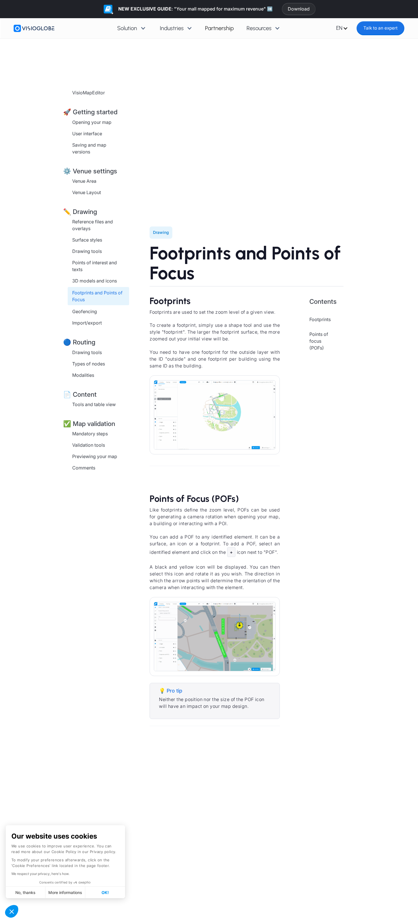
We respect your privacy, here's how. (40, 874)
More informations (65, 892)
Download (299, 9)
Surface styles (87, 240)
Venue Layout (86, 192)
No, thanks (25, 892)
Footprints (320, 319)
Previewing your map (94, 456)
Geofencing (84, 311)
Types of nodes (88, 363)
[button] (11, 911)
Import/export (87, 323)
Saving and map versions (89, 148)
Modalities (83, 375)
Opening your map (91, 122)
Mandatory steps (90, 433)
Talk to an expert (380, 28)
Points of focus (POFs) (318, 340)
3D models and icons (94, 281)
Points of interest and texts (94, 266)
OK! (105, 892)
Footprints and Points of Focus (97, 296)
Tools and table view (94, 404)
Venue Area (84, 181)
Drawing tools (87, 251)
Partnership (219, 28)
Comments (83, 468)
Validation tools (88, 445)
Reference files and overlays (92, 225)
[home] (34, 28)
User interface (87, 133)
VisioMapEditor (88, 92)
